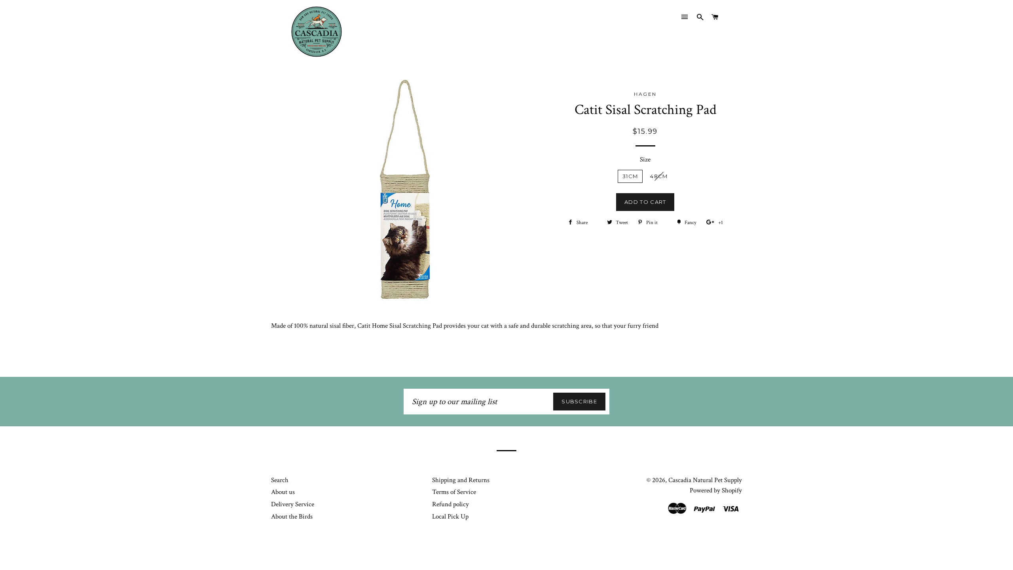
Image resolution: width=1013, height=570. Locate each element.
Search (279, 480)
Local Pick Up (450, 516)
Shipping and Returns (460, 480)
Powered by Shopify (716, 490)
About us (283, 492)
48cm (659, 176)
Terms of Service (454, 492)
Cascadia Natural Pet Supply (705, 480)
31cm (630, 176)
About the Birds (292, 516)
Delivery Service (292, 504)
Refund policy (450, 504)
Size (645, 159)
